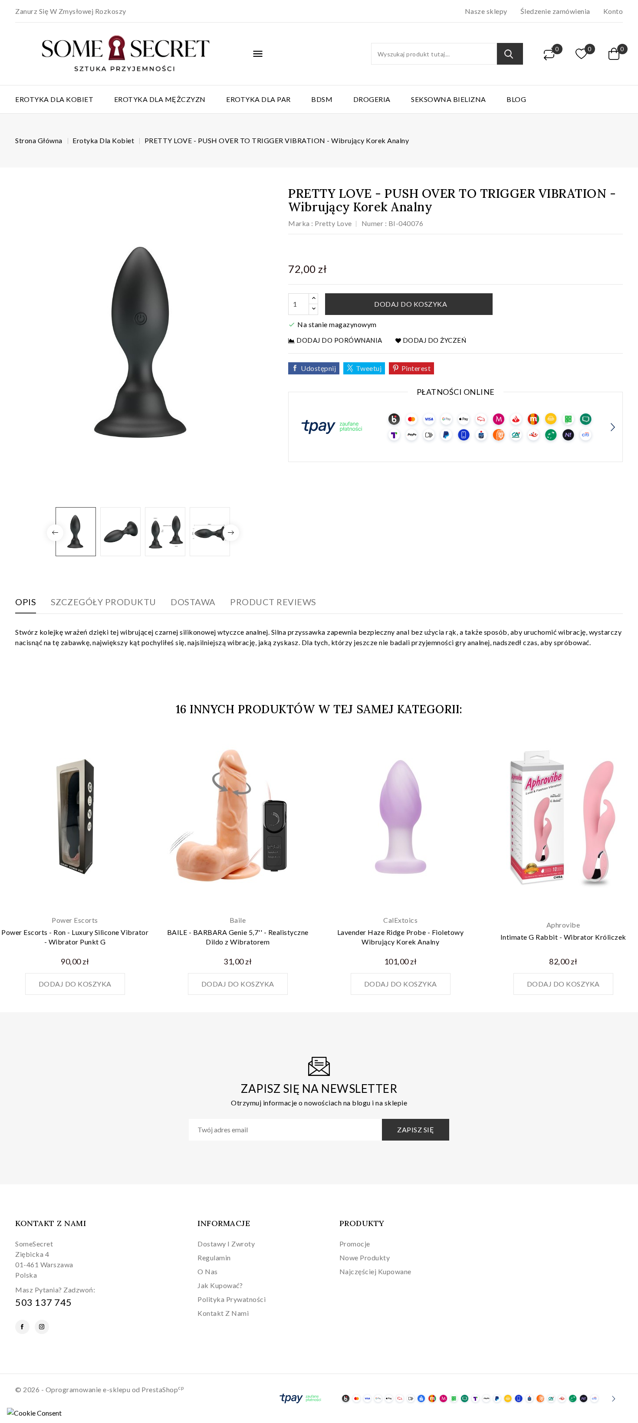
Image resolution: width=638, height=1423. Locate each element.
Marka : (300, 223)
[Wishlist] (581, 53)
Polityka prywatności (231, 1299)
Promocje (354, 1243)
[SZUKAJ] (510, 54)
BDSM (321, 99)
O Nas (207, 1271)
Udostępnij (318, 368)
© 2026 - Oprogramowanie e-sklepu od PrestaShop (99, 1389)
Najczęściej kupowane (375, 1271)
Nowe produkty (364, 1257)
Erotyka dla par (258, 99)
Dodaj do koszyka (410, 304)
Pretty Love (333, 223)
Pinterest (416, 368)
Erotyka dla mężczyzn (160, 99)
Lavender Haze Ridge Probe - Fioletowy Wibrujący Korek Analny (400, 937)
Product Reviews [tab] (273, 602)
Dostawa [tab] (193, 602)
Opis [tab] (25, 602)
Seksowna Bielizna (448, 99)
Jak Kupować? (220, 1285)
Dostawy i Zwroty (226, 1243)
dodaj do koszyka (75, 984)
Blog (516, 99)
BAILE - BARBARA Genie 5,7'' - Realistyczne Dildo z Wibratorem (238, 937)
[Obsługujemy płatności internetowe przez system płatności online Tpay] (445, 1397)
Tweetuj (369, 368)
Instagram (42, 1327)
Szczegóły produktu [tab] (103, 602)
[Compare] (549, 53)
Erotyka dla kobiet (54, 99)
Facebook (22, 1327)
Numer (373, 223)
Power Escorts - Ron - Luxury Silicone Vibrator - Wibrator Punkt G (74, 937)
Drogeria (372, 99)
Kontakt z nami (50, 1223)
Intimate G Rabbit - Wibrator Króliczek (563, 937)
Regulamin (214, 1257)
